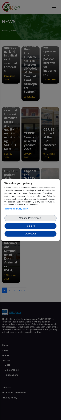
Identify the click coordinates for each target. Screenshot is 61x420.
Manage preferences (30, 218)
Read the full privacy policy (16, 209)
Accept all (30, 233)
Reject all (30, 226)
